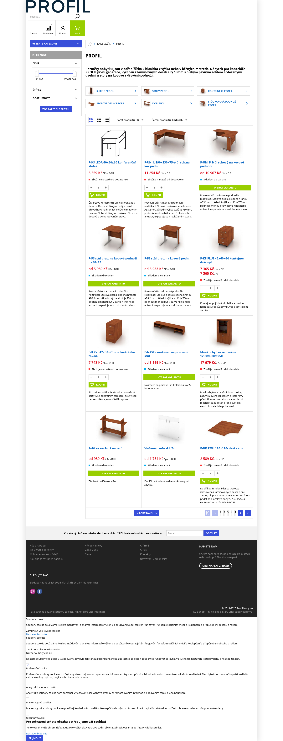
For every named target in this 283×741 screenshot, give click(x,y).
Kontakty (145, 554)
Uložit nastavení (35, 718)
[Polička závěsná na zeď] (113, 429)
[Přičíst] (106, 187)
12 (137, 120)
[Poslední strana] (248, 513)
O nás (143, 549)
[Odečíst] (91, 187)
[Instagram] (32, 591)
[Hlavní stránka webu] (89, 44)
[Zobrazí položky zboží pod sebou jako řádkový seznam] (99, 120)
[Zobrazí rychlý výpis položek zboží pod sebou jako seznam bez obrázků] (107, 120)
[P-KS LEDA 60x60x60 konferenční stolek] (113, 143)
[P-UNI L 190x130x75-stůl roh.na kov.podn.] (169, 143)
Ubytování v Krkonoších (153, 559)
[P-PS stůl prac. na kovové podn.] (169, 239)
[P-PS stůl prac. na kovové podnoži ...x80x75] (113, 239)
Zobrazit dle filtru (55, 109)
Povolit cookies (51, 630)
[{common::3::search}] (77, 16)
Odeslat (211, 533)
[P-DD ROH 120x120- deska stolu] (225, 429)
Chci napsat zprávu (215, 566)
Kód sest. (177, 120)
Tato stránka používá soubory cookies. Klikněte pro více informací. (67, 611)
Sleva (88, 554)
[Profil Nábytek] (58, 6)
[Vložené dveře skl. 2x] (169, 429)
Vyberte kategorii (44, 43)
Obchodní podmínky (42, 549)
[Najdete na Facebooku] (39, 591)
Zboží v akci (91, 549)
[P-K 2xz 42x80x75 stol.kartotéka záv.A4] (113, 333)
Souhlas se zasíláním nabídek (46, 559)
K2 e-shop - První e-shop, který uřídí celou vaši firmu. (223, 611)
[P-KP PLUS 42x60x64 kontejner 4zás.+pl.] (225, 239)
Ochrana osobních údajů (44, 554)
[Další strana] (240, 513)
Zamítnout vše (34, 630)
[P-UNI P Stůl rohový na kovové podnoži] (225, 143)
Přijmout (34, 738)
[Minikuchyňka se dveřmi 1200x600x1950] (225, 333)
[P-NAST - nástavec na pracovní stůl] (169, 333)
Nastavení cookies (36, 634)
